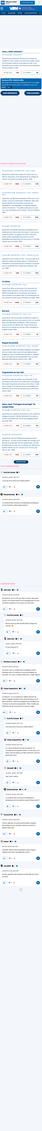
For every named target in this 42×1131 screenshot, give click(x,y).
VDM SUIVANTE (33, 93)
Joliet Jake (7, 590)
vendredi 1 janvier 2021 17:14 (10, 693)
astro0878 (7, 866)
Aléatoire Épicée (31, 13)
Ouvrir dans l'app (27, 3)
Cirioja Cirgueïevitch (11, 688)
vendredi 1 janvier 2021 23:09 (10, 819)
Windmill (10, 768)
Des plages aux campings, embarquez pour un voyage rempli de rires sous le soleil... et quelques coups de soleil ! (20, 84)
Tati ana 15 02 (8, 815)
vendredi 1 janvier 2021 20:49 (10, 499)
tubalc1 (6, 841)
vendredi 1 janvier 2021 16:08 (10, 595)
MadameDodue (9, 494)
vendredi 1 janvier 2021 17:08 (13, 620)
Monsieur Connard (10, 662)
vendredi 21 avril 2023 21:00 (10, 871)
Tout (4, 13)
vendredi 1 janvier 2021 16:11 (10, 666)
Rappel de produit (10, 343)
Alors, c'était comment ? (12, 52)
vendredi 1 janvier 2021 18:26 (13, 773)
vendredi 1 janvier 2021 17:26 (13, 745)
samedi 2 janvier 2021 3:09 (10, 846)
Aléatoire (11, 13)
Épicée (20, 13)
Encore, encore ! (21, 462)
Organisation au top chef (13, 372)
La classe (6, 282)
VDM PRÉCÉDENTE (10, 93)
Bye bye (5, 311)
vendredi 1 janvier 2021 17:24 (10, 477)
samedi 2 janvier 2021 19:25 (13, 644)
